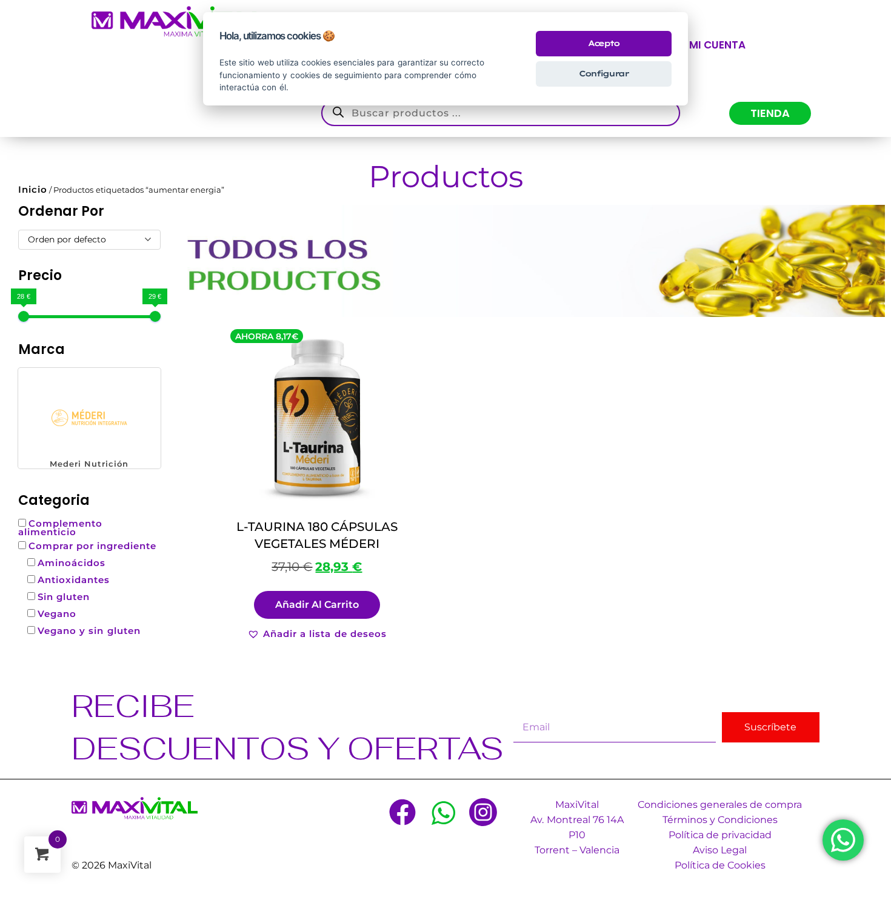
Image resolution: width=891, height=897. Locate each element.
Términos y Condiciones (720, 819)
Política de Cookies (720, 865)
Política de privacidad (720, 835)
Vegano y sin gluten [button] (89, 630)
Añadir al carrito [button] (317, 604)
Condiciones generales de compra (720, 804)
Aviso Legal (720, 850)
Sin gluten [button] (64, 596)
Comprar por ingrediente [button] (92, 546)
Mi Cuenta (717, 45)
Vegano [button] (57, 613)
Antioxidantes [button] (74, 579)
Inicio (32, 189)
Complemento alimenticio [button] (60, 528)
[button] (89, 418)
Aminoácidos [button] (71, 563)
